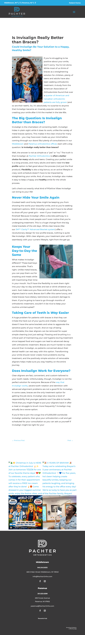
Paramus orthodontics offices (42, 144)
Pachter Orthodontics (39, 156)
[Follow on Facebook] (40, 581)
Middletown (18, 144)
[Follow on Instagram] (45, 581)
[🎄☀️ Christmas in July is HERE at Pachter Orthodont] (25, 478)
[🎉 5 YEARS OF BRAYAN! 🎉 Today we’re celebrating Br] (59, 478)
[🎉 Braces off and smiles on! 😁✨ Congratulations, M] (59, 512)
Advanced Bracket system (42, 229)
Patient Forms (75, 3)
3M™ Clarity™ (22, 229)
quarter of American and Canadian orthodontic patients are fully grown (56, 98)
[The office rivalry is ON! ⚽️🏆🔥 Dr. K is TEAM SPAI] (25, 512)
